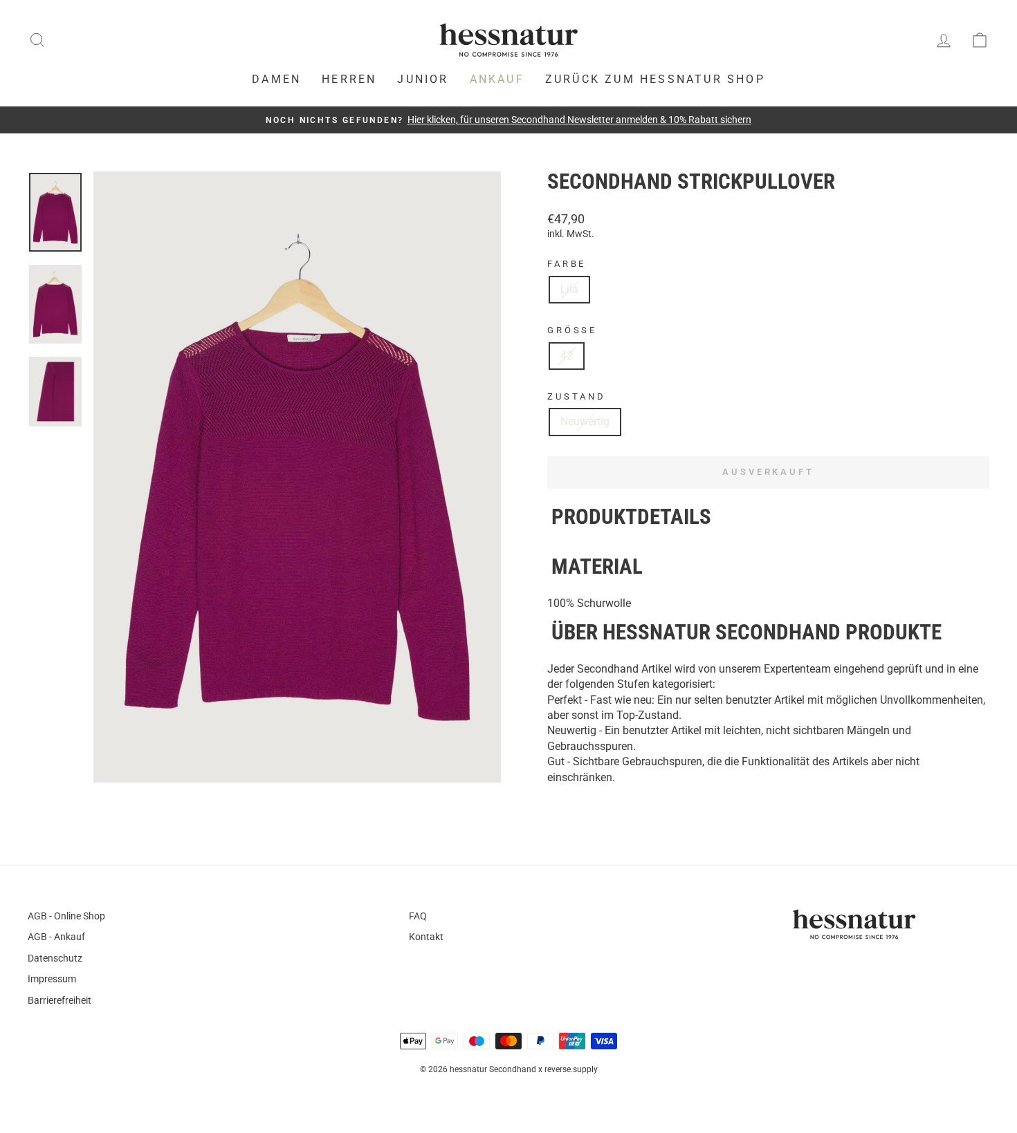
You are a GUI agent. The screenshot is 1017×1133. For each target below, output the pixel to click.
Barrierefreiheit (59, 1000)
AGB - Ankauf (56, 936)
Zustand (576, 396)
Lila (569, 289)
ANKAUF (497, 79)
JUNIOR (422, 79)
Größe (572, 330)
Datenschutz (55, 958)
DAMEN (276, 79)
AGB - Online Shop (66, 915)
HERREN (349, 79)
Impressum (52, 978)
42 (566, 355)
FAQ (418, 915)
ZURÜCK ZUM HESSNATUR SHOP (655, 79)
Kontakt (426, 936)
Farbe (566, 264)
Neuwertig (585, 421)
